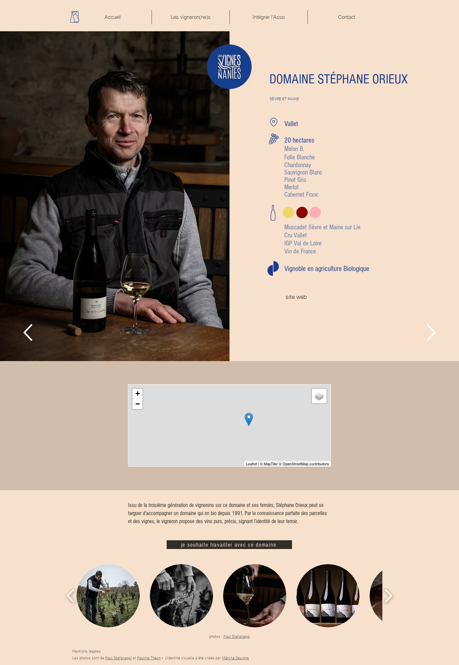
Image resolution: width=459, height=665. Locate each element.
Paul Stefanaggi (236, 636)
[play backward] (70, 596)
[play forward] (388, 596)
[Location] (274, 122)
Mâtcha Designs (235, 658)
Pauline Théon (149, 658)
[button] (108, 595)
